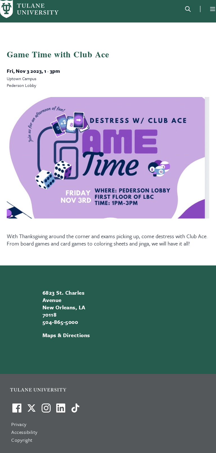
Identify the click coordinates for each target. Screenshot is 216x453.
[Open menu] (212, 9)
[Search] (187, 9)
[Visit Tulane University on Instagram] (46, 410)
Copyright (22, 439)
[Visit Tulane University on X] (31, 410)
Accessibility (24, 432)
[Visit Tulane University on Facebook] (16, 410)
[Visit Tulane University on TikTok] (75, 410)
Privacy (19, 424)
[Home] (29, 9)
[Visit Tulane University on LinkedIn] (60, 410)
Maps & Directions (66, 335)
